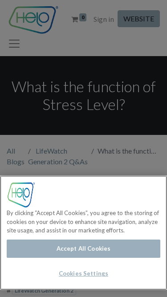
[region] (83, 232)
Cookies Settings (83, 273)
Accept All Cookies (83, 248)
